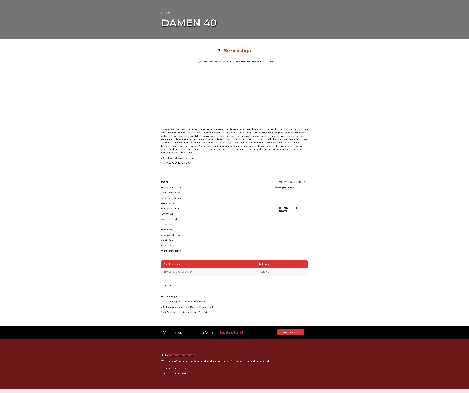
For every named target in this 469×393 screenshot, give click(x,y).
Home (166, 13)
